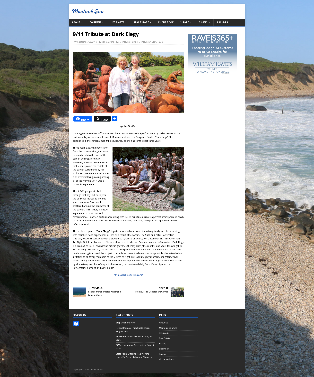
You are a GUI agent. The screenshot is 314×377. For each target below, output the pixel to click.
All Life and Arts (166, 359)
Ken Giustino (108, 41)
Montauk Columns (129, 41)
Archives (222, 22)
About (76, 22)
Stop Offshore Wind (126, 322)
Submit (184, 22)
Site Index (164, 348)
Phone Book (166, 22)
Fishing (203, 22)
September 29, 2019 (87, 41)
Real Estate (141, 22)
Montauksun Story (148, 41)
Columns (95, 22)
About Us (163, 322)
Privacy (162, 353)
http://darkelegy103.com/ (128, 274)
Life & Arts (117, 22)
